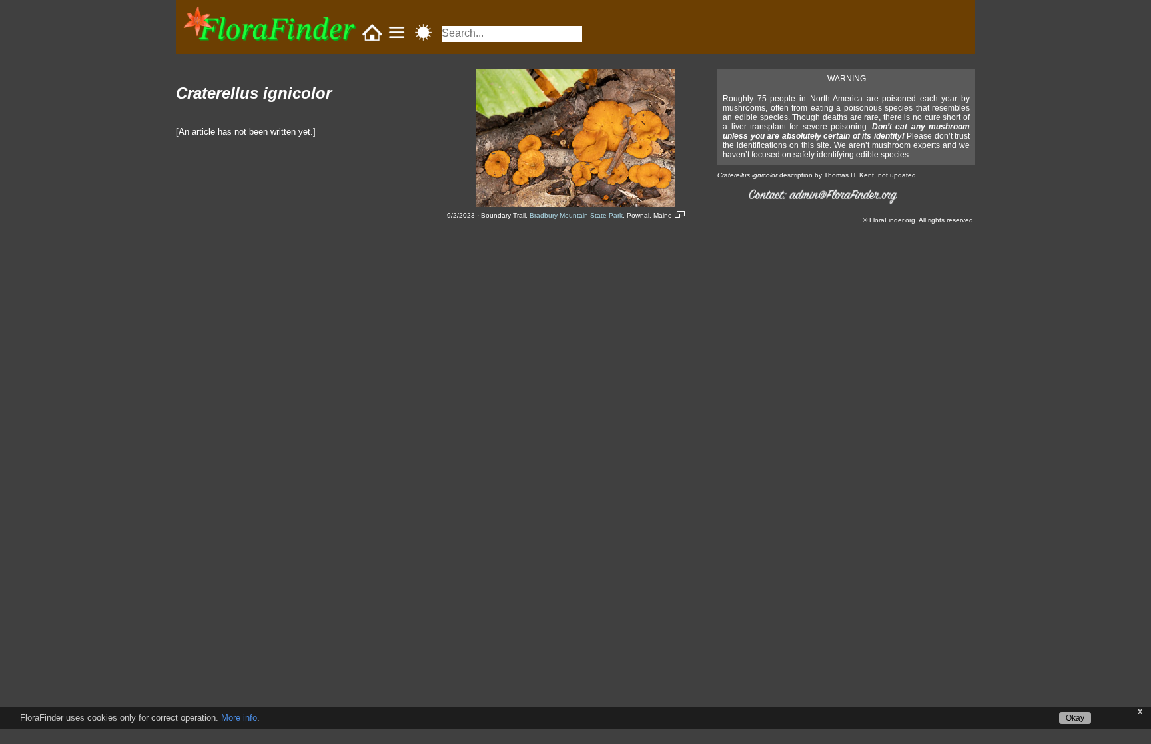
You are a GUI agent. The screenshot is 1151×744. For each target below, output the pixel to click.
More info (239, 718)
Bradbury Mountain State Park (576, 215)
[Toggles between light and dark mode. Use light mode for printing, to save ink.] (423, 33)
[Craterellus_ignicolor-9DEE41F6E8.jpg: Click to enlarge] (575, 204)
